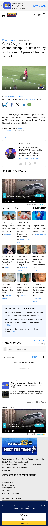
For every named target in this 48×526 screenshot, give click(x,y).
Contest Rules (8, 470)
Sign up (41, 340)
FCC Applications (20, 462)
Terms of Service (8, 459)
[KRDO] (12, 15)
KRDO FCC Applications (31, 465)
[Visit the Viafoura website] (41, 402)
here (13, 332)
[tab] (8, 357)
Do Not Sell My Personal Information (17, 467)
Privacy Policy (21, 459)
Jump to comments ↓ (9, 137)
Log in (36, 340)
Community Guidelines (36, 459)
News (20, 128)
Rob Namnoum (9, 96)
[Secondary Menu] (5, 15)
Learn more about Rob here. (29, 158)
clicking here (9, 325)
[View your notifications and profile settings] (43, 357)
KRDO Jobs (7, 462)
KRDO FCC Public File (11, 465)
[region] (24, 371)
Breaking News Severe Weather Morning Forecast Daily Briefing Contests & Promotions (10, 487)
